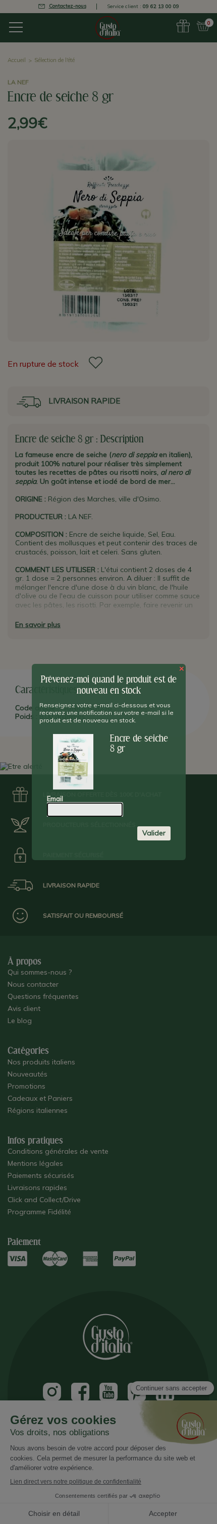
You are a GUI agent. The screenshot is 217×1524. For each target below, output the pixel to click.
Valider (154, 832)
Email (55, 799)
